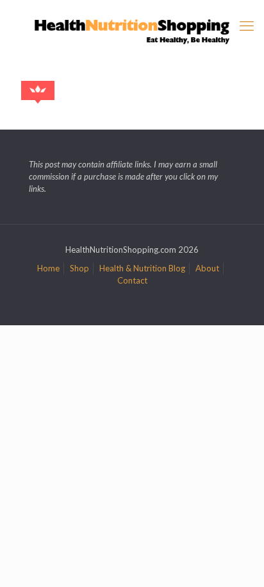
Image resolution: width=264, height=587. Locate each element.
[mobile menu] (247, 26)
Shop (79, 268)
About (207, 268)
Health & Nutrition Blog (142, 268)
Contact (132, 280)
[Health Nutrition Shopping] (132, 30)
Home (48, 268)
